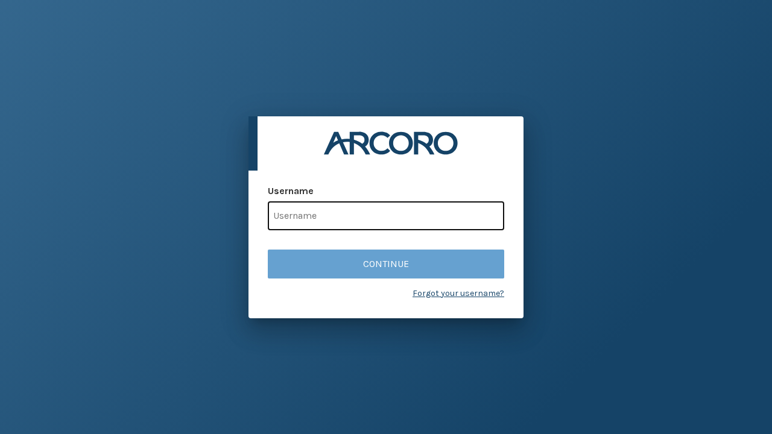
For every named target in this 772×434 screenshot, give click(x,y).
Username (291, 191)
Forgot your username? (458, 293)
